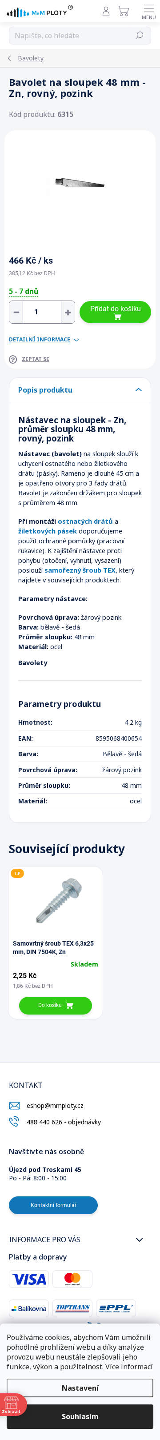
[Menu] (149, 11)
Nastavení (80, 1388)
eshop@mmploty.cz (55, 1105)
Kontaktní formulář (53, 1205)
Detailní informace (39, 339)
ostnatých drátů (85, 521)
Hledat (140, 35)
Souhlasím (80, 1416)
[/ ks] (42, 312)
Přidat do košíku (115, 309)
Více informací (129, 1367)
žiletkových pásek (47, 530)
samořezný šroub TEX (80, 570)
